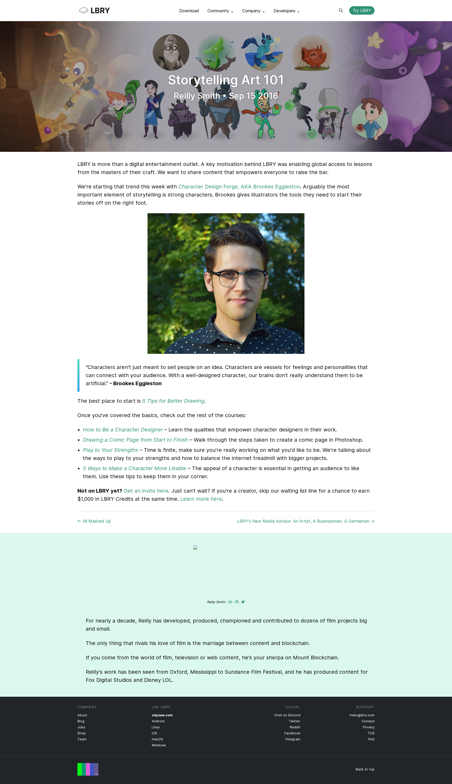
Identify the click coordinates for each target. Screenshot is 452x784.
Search (341, 10)
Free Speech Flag (87, 769)
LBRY (104, 10)
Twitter (294, 721)
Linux (156, 727)
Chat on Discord (287, 715)
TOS (371, 733)
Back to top (365, 769)
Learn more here (201, 499)
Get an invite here (146, 491)
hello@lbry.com (362, 715)
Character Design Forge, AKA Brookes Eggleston (239, 186)
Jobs (81, 727)
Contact (368, 721)
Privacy (369, 727)
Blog (80, 721)
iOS (154, 733)
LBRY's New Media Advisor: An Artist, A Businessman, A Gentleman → (306, 521)
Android (158, 721)
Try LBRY (362, 10)
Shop (81, 733)
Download (189, 10)
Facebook (292, 733)
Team (82, 739)
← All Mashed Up (94, 521)
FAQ (371, 739)
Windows (159, 745)
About (82, 715)
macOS (157, 739)
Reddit (295, 727)
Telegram (292, 739)
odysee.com (162, 715)
